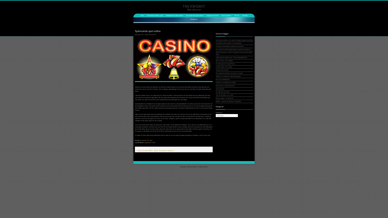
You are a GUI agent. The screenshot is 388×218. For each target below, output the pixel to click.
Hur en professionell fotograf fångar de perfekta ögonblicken (233, 49)
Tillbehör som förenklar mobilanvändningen (228, 76)
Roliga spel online (213, 15)
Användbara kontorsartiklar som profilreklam (228, 43)
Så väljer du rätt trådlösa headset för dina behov (230, 46)
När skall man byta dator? (195, 15)
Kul (148, 140)
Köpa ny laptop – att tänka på (224, 98)
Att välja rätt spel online (223, 92)
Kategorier (194, 19)
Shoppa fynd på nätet (222, 70)
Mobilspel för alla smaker (174, 15)
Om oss (236, 15)
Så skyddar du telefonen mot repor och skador (229, 73)
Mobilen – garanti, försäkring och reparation (161, 150)
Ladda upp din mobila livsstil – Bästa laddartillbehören (231, 57)
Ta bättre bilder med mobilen (224, 67)
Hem (142, 15)
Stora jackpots (226, 15)
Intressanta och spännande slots (225, 85)
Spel (151, 140)
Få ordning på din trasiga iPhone (225, 64)
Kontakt (244, 15)
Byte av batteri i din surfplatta (224, 60)
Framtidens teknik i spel (155, 15)
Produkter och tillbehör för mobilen (226, 82)
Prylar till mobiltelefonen (223, 79)
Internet (144, 140)
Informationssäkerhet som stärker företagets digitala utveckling (234, 40)
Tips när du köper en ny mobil (224, 95)
